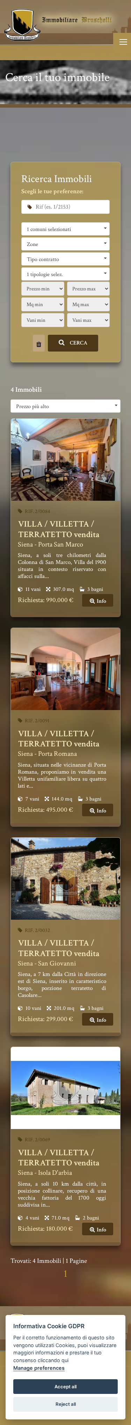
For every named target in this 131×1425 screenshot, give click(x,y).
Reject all (66, 1404)
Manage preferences (39, 1368)
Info (101, 601)
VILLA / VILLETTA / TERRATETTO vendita (59, 529)
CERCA (79, 343)
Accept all (65, 1386)
